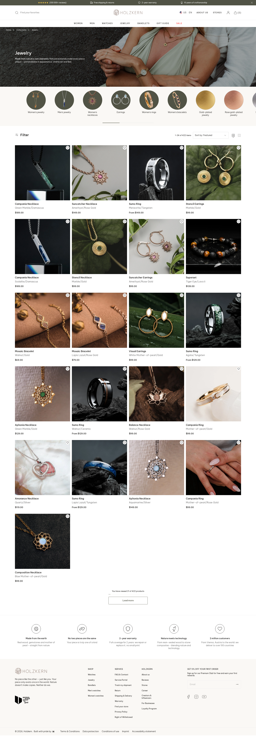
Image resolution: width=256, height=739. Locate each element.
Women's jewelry (36, 112)
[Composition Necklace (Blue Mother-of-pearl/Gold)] (42, 541)
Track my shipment (123, 685)
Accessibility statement (144, 731)
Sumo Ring (135, 203)
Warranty (119, 701)
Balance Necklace (139, 424)
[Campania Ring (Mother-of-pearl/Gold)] (213, 393)
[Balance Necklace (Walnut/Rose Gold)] (156, 393)
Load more (128, 600)
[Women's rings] (149, 100)
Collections (21, 30)
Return (117, 690)
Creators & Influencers (146, 697)
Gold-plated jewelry (205, 114)
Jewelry (35, 30)
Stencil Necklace (82, 277)
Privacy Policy (121, 712)
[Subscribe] (237, 684)
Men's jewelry (64, 112)
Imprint (125, 731)
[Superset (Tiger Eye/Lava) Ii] (213, 246)
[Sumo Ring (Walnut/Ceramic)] (99, 393)
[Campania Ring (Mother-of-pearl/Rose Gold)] (213, 467)
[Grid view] (239, 135)
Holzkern (28, 731)
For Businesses (148, 703)
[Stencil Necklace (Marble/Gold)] (99, 246)
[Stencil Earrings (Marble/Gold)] (213, 172)
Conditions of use (110, 731)
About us (146, 674)
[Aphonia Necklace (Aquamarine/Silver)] (156, 467)
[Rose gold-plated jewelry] (233, 100)
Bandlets (92, 685)
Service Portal (121, 680)
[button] (238, 13)
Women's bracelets (177, 112)
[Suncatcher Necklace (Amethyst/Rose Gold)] (99, 172)
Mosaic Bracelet (24, 351)
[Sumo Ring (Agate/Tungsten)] (213, 320)
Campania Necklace (27, 203)
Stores (217, 12)
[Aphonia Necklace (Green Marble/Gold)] (42, 393)
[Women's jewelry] (36, 100)
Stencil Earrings (195, 203)
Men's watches (94, 690)
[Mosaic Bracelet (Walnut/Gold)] (42, 320)
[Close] (252, 2)
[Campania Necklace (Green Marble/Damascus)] (42, 172)
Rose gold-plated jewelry (234, 114)
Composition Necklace (28, 572)
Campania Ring (195, 424)
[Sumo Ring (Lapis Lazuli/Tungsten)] (99, 467)
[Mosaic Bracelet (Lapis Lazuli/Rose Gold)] (99, 320)
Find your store (121, 706)
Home (8, 30)
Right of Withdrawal (124, 717)
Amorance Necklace (27, 498)
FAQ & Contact (121, 674)
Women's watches (96, 696)
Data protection (91, 731)
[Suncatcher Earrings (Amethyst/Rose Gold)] (156, 246)
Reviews (145, 680)
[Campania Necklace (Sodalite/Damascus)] (42, 246)
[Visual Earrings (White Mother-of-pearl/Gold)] (156, 320)
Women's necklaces (92, 114)
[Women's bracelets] (177, 100)
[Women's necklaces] (92, 100)
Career (145, 690)
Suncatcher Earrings (140, 277)
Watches (91, 674)
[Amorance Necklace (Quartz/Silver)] (42, 467)
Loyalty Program (149, 709)
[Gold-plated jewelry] (205, 100)
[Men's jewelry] (64, 100)
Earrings (121, 112)
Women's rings (149, 112)
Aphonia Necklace (25, 424)
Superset (191, 277)
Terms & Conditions (70, 731)
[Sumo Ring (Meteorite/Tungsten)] (156, 172)
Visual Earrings (137, 351)
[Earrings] (120, 100)
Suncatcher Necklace (84, 203)
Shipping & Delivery (123, 696)
